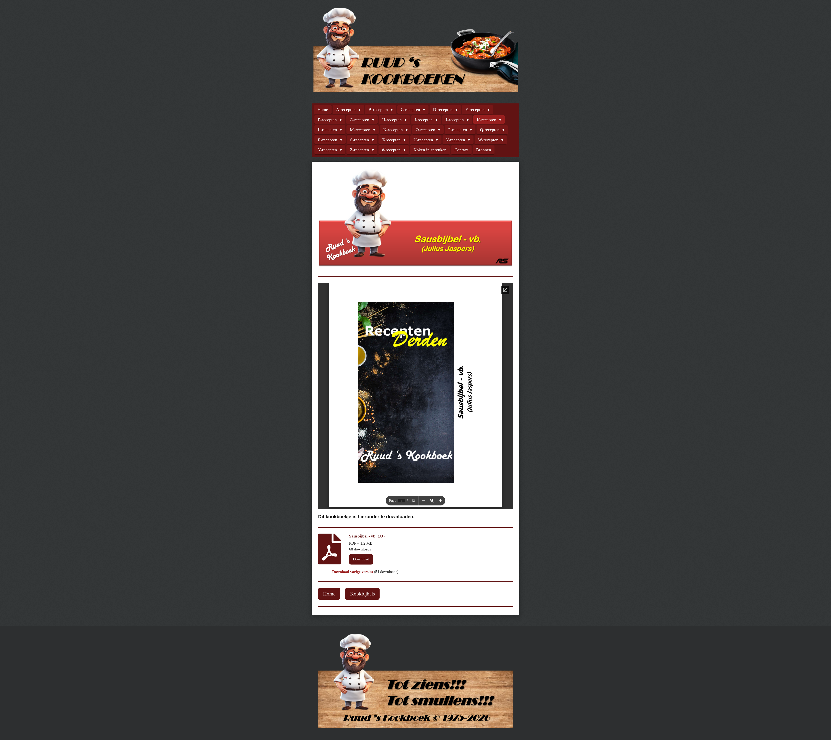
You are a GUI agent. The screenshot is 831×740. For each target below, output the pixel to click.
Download (361, 559)
